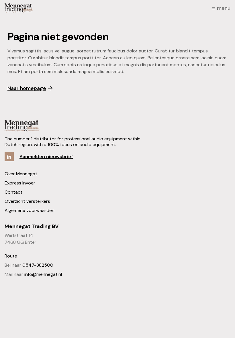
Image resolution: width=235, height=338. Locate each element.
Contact (13, 192)
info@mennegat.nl (43, 274)
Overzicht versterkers (27, 201)
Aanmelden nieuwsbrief (46, 157)
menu (223, 8)
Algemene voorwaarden (29, 210)
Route (11, 256)
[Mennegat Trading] (19, 8)
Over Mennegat (21, 174)
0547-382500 (37, 265)
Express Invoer (20, 183)
